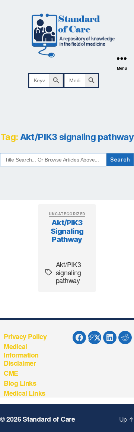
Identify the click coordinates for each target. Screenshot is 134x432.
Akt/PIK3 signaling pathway (67, 231)
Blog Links (20, 383)
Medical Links (24, 393)
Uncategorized (67, 214)
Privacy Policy (25, 336)
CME (11, 373)
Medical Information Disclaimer (21, 355)
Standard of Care (49, 419)
